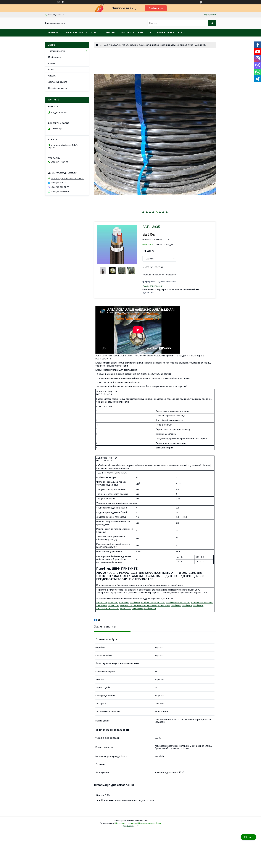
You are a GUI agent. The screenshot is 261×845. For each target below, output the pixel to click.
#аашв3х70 (101, 605)
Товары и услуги (73, 32)
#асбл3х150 (125, 608)
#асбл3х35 (176, 605)
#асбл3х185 (137, 608)
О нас (94, 32)
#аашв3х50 (207, 602)
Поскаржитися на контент (126, 823)
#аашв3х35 (196, 602)
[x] (99, 620)
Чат (251, 837)
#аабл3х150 (159, 602)
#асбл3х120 (113, 608)
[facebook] (95, 620)
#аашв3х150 (138, 605)
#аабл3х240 (184, 602)
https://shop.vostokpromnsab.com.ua (67, 178)
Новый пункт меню (57, 88)
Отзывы (52, 76)
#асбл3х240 (150, 608)
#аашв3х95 (113, 605)
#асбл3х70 (198, 605)
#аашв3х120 (126, 605)
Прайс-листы (54, 57)
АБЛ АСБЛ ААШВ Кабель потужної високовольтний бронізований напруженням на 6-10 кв (148, 45)
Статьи (51, 63)
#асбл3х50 (187, 605)
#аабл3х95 (135, 602)
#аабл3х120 (147, 602)
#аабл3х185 (172, 602)
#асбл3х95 (101, 608)
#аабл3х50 (113, 602)
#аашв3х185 (151, 605)
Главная (53, 32)
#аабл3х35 (101, 602)
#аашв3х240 (164, 605)
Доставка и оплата (132, 32)
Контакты (109, 32)
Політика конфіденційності (149, 823)
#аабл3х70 (124, 602)
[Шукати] (212, 23)
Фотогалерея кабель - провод (167, 32)
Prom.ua (144, 821)
